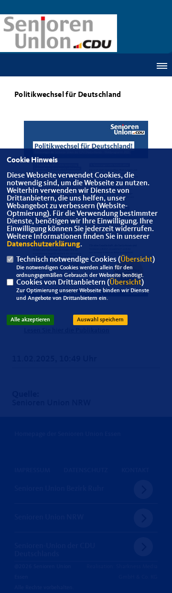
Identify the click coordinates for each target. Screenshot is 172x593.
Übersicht (136, 260)
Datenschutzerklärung (43, 244)
